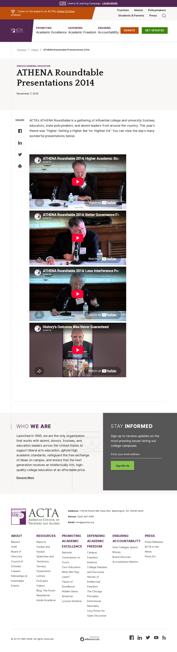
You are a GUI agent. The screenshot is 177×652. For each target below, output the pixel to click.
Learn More (110, 3)
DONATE (129, 30)
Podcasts (42, 580)
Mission (15, 542)
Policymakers (157, 10)
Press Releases (154, 542)
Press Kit (150, 556)
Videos (35, 49)
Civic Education (71, 567)
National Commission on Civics (71, 557)
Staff (14, 546)
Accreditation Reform (125, 561)
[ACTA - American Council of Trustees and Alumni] (21, 30)
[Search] (164, 15)
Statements (43, 571)
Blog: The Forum (45, 590)
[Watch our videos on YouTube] (156, 637)
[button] (51, 30)
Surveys (41, 566)
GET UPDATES (154, 30)
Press (153, 15)
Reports (41, 542)
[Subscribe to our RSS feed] (164, 637)
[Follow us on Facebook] (131, 637)
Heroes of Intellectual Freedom (93, 581)
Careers (16, 571)
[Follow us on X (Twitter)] (148, 637)
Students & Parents (131, 15)
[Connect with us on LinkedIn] (140, 637)
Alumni (138, 10)
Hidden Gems (70, 591)
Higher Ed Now (66, 11)
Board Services (122, 557)
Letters (40, 576)
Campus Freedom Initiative (92, 557)
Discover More (25, 477)
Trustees (123, 10)
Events (15, 585)
